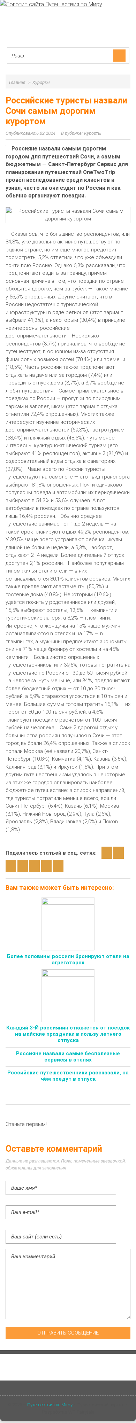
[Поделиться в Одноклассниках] (11, 866)
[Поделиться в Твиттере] (46, 866)
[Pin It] (58, 866)
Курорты (92, 133)
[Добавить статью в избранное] (106, 853)
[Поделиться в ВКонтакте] (118, 853)
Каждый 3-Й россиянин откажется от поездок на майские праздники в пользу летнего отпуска (68, 1034)
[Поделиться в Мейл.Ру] (34, 866)
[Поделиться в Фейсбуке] (22, 866)
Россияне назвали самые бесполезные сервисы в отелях (68, 1056)
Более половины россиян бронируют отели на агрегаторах (68, 959)
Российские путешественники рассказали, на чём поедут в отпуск (68, 1076)
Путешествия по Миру (50, 1404)
